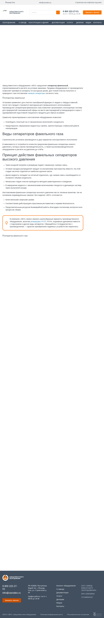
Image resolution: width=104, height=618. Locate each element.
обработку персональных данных (81, 285)
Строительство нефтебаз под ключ (88, 2)
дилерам (80, 22)
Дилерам (60, 599)
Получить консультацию (89, 70)
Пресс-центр (95, 465)
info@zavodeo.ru (14, 555)
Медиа (88, 22)
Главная (6, 35)
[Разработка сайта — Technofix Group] (97, 614)
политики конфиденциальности (41, 285)
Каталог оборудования (21, 35)
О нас (98, 306)
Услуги (70, 22)
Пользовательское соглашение (78, 614)
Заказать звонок (92, 12)
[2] (35, 454)
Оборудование (8, 22)
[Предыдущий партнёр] (2, 454)
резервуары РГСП (38, 222)
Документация (58, 22)
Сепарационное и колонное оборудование (51, 35)
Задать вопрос (16, 568)
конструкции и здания (38, 22)
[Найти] (58, 12)
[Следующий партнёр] (102, 454)
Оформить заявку (62, 70)
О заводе (23, 22)
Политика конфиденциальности (51, 614)
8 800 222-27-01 (71, 11)
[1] (13, 454)
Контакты (97, 22)
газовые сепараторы (36, 93)
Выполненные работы (91, 382)
